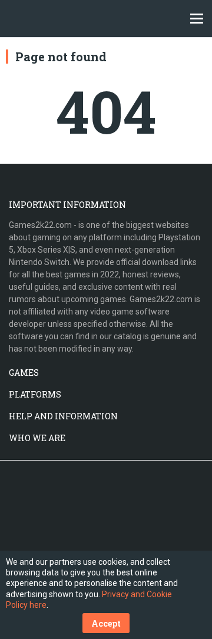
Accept (106, 623)
